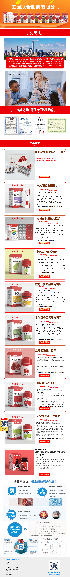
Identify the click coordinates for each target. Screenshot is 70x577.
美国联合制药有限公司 (12, 559)
